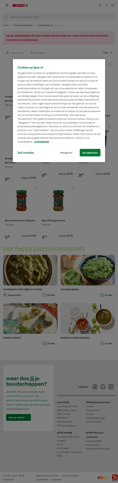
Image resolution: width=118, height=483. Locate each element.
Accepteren (90, 152)
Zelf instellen (26, 152)
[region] (59, 110)
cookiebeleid (41, 141)
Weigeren (66, 152)
